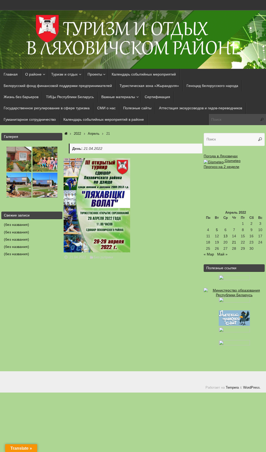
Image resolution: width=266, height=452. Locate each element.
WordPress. (252, 387)
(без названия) (16, 224)
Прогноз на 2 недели (221, 167)
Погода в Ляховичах (221, 156)
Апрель (93, 134)
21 (234, 242)
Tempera (232, 387)
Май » (222, 254)
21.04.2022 (77, 257)
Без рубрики (103, 257)
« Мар (209, 254)
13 (225, 236)
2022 (77, 134)
